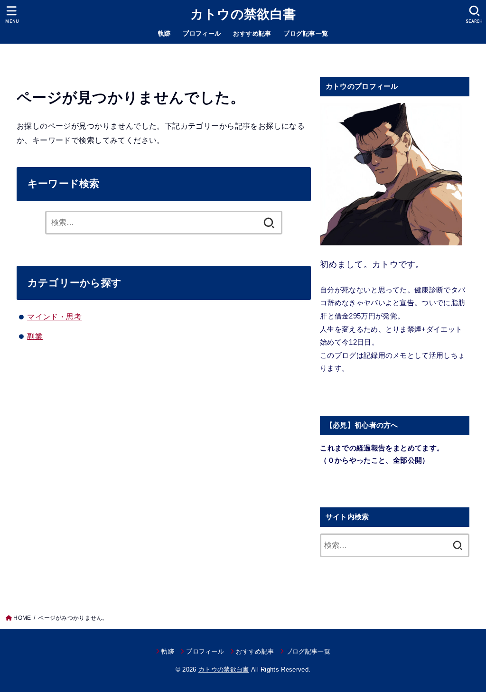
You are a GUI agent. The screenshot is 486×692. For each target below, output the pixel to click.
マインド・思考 (54, 316)
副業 (35, 336)
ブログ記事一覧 (305, 33)
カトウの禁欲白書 (243, 14)
